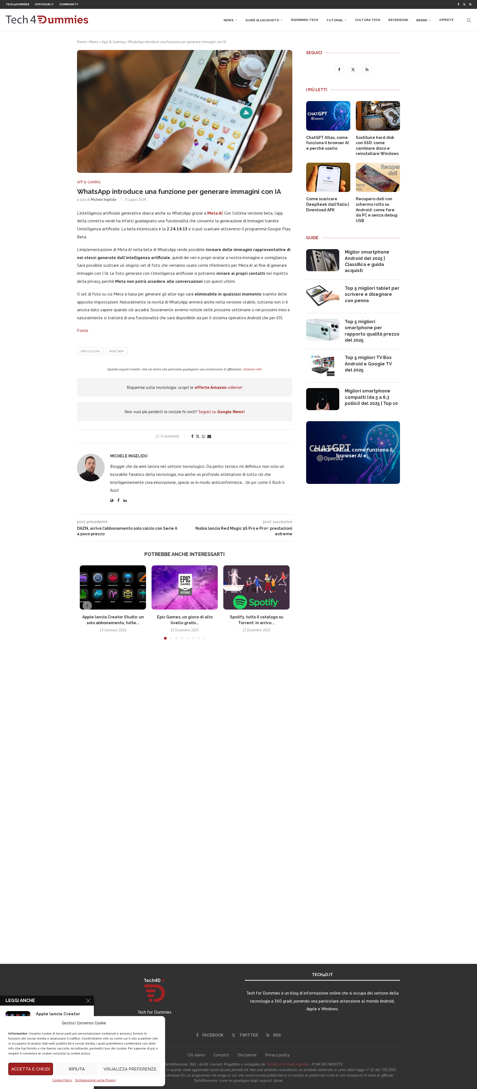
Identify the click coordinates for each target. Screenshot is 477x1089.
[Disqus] (184, 726)
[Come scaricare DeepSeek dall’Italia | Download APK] (328, 177)
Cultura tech (367, 20)
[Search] (468, 20)
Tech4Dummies (17, 4)
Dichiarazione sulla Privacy (95, 1080)
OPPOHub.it (44, 4)
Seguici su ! (221, 411)
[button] (87, 605)
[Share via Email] (209, 436)
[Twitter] (464, 4)
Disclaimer (247, 1055)
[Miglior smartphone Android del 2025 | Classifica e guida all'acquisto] (322, 260)
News (229, 20)
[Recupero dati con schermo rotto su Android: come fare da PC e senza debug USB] (378, 177)
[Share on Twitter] (198, 436)
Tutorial (334, 20)
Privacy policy (277, 1055)
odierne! (218, 387)
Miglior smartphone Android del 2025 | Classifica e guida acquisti (367, 261)
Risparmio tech (304, 20)
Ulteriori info (252, 369)
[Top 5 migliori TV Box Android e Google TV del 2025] (322, 366)
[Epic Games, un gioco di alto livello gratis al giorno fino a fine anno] (185, 587)
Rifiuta (77, 1069)
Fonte (82, 330)
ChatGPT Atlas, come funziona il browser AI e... (353, 452)
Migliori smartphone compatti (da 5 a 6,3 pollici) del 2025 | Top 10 (371, 397)
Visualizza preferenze (130, 1069)
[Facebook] (458, 4)
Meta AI (214, 213)
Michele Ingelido (103, 199)
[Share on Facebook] (192, 436)
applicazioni (90, 351)
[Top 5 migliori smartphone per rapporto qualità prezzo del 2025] (322, 330)
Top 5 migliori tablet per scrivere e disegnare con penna (372, 294)
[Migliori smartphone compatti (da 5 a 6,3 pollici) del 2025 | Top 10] (322, 399)
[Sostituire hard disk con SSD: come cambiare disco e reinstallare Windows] (378, 116)
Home (81, 41)
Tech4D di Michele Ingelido (287, 1064)
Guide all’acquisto (262, 20)
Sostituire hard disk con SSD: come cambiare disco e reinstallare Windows (377, 145)
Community (68, 4)
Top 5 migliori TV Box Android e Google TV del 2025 (368, 364)
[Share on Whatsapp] (203, 436)
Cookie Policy (62, 1080)
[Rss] (470, 4)
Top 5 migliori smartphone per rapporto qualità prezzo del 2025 (372, 331)
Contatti (221, 1055)
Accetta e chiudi (30, 1069)
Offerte (446, 20)
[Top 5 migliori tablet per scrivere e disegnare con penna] (322, 296)
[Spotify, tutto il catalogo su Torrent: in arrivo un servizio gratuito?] (256, 587)
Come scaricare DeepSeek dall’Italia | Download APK (327, 204)
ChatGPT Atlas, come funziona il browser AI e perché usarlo (327, 143)
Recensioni (398, 20)
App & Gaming (113, 41)
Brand (421, 20)
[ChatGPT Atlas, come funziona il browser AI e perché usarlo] (328, 116)
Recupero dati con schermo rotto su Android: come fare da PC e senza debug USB (377, 210)
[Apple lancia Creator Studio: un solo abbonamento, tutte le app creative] (113, 587)
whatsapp (116, 351)
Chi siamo (196, 1055)
